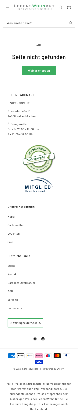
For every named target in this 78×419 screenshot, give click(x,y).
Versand (13, 299)
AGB (10, 291)
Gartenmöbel (16, 225)
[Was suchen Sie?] (71, 23)
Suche (12, 265)
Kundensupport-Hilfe (33, 368)
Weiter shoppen (39, 70)
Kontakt (13, 274)
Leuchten (14, 233)
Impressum (15, 308)
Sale (10, 242)
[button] (7, 7)
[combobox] (39, 23)
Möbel (11, 216)
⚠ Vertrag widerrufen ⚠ (25, 322)
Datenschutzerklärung (22, 282)
